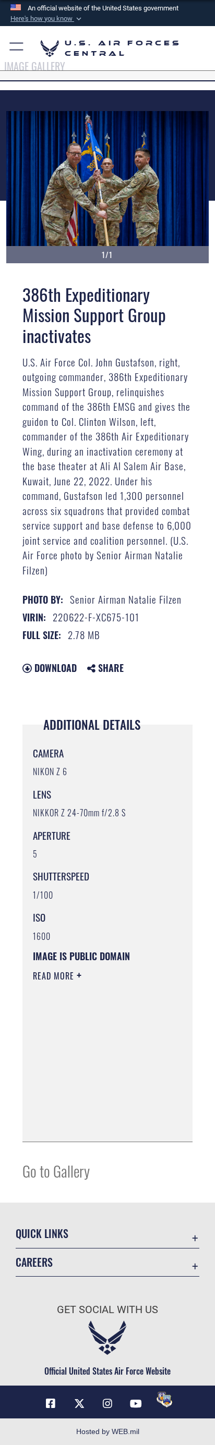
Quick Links (42, 1233)
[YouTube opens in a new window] (136, 1404)
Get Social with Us (107, 1310)
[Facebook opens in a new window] (50, 1404)
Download (54, 668)
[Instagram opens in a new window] (107, 1404)
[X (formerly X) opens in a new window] (79, 1404)
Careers (34, 1262)
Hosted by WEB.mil (107, 1431)
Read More (55, 976)
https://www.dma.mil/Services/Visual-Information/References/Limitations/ (96, 1122)
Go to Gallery (56, 1170)
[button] (46, 19)
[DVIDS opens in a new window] (164, 1399)
